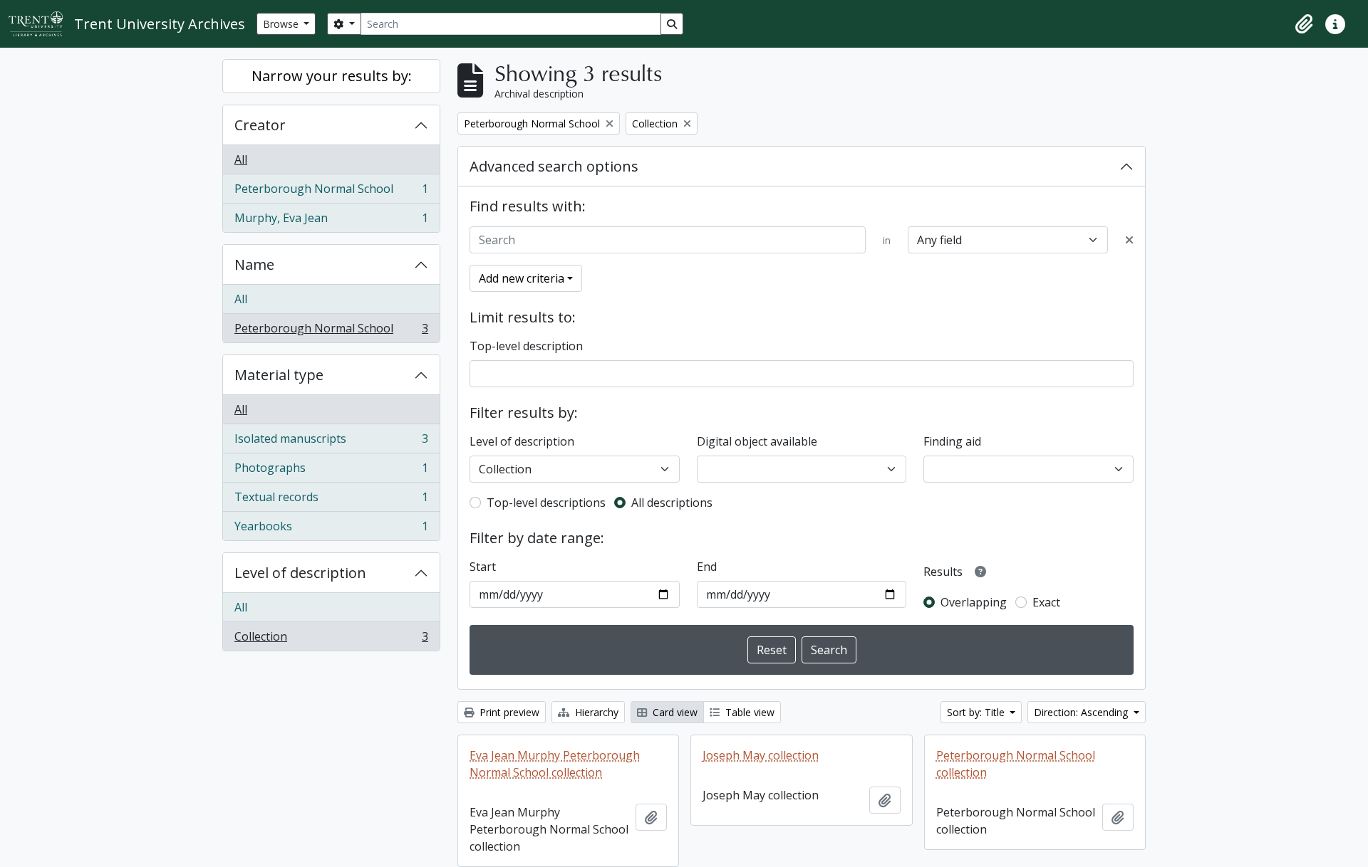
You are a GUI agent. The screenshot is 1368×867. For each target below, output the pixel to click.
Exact (1046, 602)
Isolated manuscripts (331, 442)
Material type (278, 374)
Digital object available (757, 441)
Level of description (300, 572)
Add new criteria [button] (521, 278)
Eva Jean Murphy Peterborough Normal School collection (555, 763)
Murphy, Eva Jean (331, 221)
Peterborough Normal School (331, 192)
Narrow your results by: (332, 75)
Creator (260, 125)
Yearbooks (331, 529)
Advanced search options (554, 166)
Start (483, 566)
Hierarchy (595, 712)
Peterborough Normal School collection (1015, 763)
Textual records (331, 500)
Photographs (331, 471)
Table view (748, 712)
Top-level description (526, 346)
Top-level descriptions (546, 502)
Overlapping (973, 602)
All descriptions (671, 502)
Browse (282, 24)
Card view (674, 712)
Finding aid (952, 441)
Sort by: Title (977, 712)
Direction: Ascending (1082, 712)
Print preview (508, 712)
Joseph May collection (761, 755)
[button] (1304, 24)
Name (254, 264)
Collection (331, 640)
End (707, 566)
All (240, 159)
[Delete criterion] (1129, 239)
